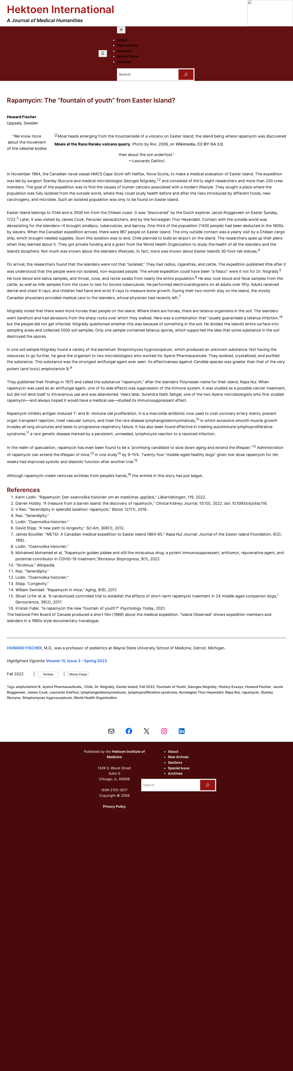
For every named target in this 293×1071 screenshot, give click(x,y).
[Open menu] (102, 53)
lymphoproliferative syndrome (152, 692)
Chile (88, 687)
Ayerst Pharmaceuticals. (62, 687)
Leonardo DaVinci (64, 692)
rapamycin (250, 692)
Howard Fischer (258, 687)
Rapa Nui (232, 692)
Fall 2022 (147, 687)
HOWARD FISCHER (24, 648)
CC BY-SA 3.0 (210, 144)
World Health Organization (95, 697)
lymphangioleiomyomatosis (103, 692)
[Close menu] (121, 29)
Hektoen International (60, 9)
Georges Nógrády (202, 687)
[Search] (186, 74)
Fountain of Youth (171, 687)
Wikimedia (185, 144)
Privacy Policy (114, 806)
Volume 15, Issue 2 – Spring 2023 (76, 661)
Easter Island (126, 687)
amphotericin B (28, 687)
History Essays (231, 687)
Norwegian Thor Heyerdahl (201, 692)
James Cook (37, 692)
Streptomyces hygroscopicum (47, 697)
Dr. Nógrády (104, 687)
